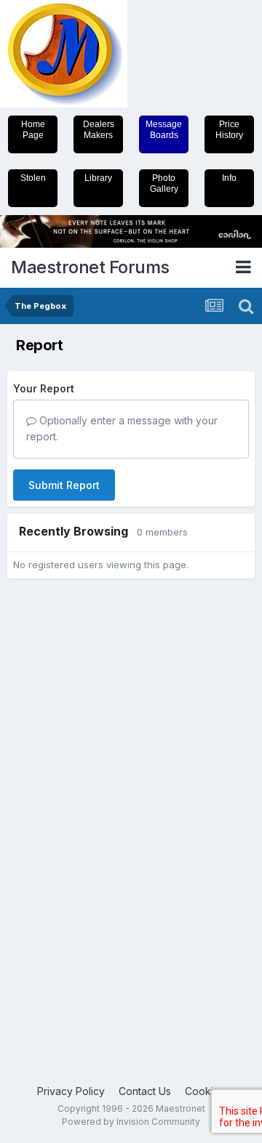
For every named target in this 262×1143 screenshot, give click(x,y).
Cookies (205, 1091)
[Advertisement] (65, 811)
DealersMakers (98, 129)
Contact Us (145, 1091)
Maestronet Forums (90, 267)
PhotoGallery (164, 183)
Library (98, 178)
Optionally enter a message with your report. (122, 428)
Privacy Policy (71, 1091)
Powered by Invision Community (131, 1121)
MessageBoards (164, 129)
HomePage (33, 129)
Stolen (33, 178)
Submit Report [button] (64, 485)
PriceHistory (229, 129)
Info (229, 178)
